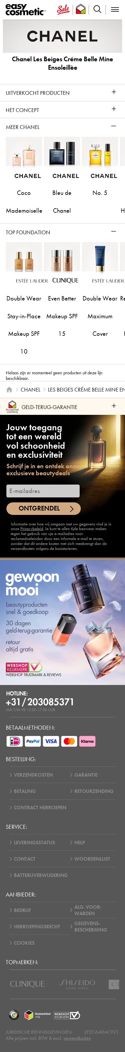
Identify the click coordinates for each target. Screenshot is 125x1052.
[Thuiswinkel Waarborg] (37, 1015)
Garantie (85, 775)
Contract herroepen (40, 807)
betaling (25, 791)
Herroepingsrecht (37, 926)
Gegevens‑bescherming (90, 926)
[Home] (9, 390)
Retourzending (94, 791)
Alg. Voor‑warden (88, 910)
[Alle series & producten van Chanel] (62, 36)
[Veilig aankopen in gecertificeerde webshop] (67, 1015)
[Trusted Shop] (81, 10)
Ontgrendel (39, 508)
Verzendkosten (33, 775)
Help (79, 842)
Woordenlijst (92, 859)
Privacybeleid (31, 528)
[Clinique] (27, 984)
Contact (24, 859)
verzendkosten (77, 1038)
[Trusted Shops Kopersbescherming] (14, 1015)
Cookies (24, 943)
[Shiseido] (76, 984)
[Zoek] (97, 10)
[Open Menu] (27, 10)
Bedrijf (22, 910)
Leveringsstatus (34, 842)
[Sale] (63, 10)
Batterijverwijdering (41, 875)
